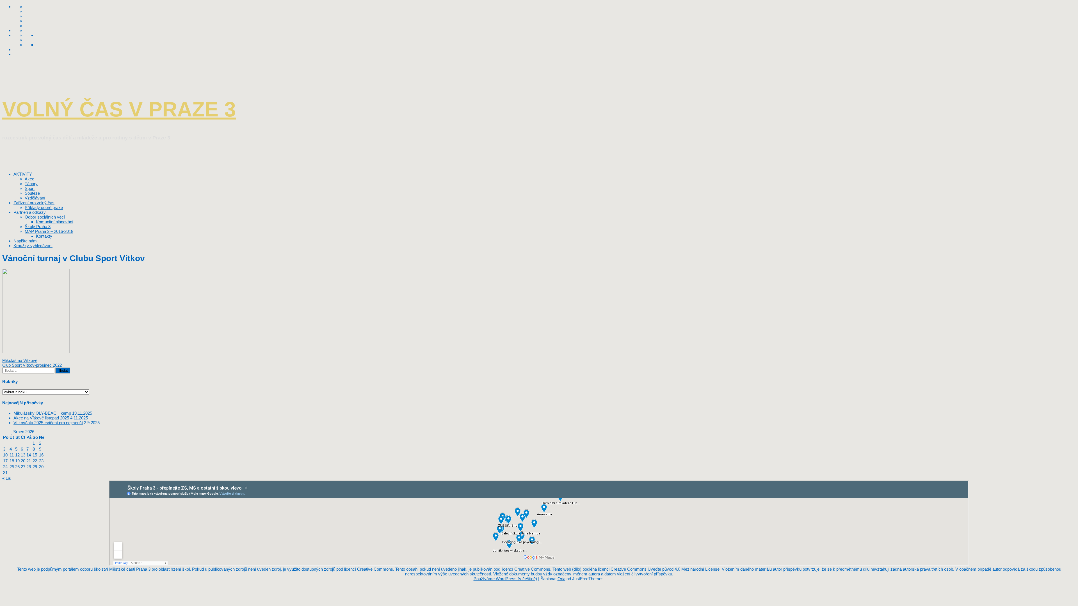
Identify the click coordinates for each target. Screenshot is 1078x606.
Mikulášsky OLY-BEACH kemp (42, 413)
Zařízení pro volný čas (33, 202)
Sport (30, 188)
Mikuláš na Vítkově (19, 360)
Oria (561, 578)
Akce (29, 178)
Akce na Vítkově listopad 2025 (41, 418)
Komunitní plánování (54, 221)
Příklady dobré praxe (44, 207)
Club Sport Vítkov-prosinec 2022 (32, 365)
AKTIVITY (22, 174)
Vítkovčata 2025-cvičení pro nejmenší (48, 422)
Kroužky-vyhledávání (32, 245)
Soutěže (32, 193)
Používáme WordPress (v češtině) (505, 578)
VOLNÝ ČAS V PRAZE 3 (119, 109)
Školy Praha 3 (38, 226)
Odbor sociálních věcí (45, 217)
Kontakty (44, 236)
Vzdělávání (35, 198)
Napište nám (25, 240)
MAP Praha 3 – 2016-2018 (49, 231)
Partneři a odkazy (29, 212)
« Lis (6, 478)
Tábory (31, 183)
